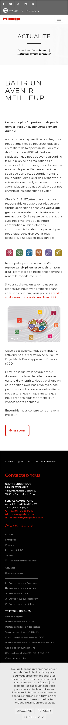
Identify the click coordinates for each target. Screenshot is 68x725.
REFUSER (44, 710)
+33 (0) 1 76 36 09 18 (21, 510)
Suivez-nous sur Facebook (23, 583)
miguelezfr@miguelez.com (26, 517)
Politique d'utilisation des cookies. (34, 702)
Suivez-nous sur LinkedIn (22, 604)
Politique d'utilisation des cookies (22, 626)
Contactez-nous (14, 573)
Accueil (43, 50)
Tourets (9, 555)
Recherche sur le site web (22, 560)
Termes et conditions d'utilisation (22, 632)
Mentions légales (14, 616)
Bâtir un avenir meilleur (34, 54)
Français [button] (31, 11)
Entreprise (10, 539)
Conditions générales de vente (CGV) (24, 637)
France (13, 11)
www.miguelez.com (21, 514)
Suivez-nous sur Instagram (23, 598)
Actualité (10, 567)
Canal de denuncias (15, 658)
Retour (18, 430)
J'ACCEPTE (24, 710)
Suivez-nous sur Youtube (22, 588)
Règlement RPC (14, 550)
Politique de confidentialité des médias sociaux (29, 642)
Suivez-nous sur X (18, 593)
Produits (9, 544)
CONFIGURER (34, 717)
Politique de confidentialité (19, 621)
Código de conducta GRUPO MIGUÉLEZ (27, 653)
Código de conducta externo (20, 647)
